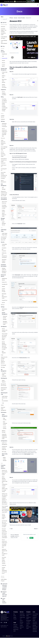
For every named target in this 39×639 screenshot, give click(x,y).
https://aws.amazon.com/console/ (19, 157)
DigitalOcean (4, 53)
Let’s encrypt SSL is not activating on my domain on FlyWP (4, 523)
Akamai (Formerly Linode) (21, 622)
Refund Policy (15, 629)
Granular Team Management (4, 69)
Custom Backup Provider (3, 290)
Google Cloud (22, 617)
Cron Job (3, 138)
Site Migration (4, 326)
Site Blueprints (4, 378)
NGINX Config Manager (4, 459)
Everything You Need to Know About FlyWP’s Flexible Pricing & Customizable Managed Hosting (4, 105)
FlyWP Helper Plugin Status (4, 234)
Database (3, 119)
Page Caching (4, 419)
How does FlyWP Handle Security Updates (4, 560)
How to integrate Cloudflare (4, 93)
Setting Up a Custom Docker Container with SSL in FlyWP (4, 193)
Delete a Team (3, 76)
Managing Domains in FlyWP (5, 323)
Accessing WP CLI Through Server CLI (4, 238)
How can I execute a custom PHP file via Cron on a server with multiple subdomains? (4, 533)
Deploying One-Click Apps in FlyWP (4, 389)
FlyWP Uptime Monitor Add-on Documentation (5, 398)
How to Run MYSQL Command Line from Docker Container (4, 175)
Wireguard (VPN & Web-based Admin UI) (4, 594)
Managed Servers (3, 219)
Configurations (4, 440)
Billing (2, 96)
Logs (3, 402)
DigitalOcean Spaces (4, 279)
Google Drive (4, 300)
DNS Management (3, 185)
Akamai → (36, 528)
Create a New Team (4, 73)
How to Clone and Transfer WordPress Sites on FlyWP (4, 336)
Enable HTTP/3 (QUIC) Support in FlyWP (4, 213)
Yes (31, 537)
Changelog (35, 615)
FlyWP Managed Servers (4, 223)
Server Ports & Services (4, 202)
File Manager (3, 365)
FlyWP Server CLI (3, 166)
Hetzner (3, 62)
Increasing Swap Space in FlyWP (4, 207)
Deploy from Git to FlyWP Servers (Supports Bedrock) (4, 360)
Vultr (3, 56)
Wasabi (3, 286)
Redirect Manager (3, 431)
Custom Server (3, 65)
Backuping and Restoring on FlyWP (4, 296)
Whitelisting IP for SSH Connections (4, 125)
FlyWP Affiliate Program (4, 580)
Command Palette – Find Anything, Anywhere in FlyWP (3, 31)
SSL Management (3, 370)
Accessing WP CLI (4, 169)
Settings (2, 306)
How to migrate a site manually (4, 330)
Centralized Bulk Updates (3, 265)
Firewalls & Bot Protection (4, 249)
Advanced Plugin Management (3, 409)
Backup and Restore (3, 275)
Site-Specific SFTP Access (3, 385)
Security (2, 242)
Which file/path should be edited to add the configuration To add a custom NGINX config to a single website (4, 484)
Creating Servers (2, 116)
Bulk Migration (4, 352)
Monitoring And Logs (4, 393)
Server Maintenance (3, 181)
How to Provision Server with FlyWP (3, 154)
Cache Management (4, 415)
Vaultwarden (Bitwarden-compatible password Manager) (4, 586)
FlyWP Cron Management (4, 443)
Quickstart (3, 26)
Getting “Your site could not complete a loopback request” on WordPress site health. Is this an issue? (4, 499)
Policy (3, 46)
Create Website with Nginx (4, 37)
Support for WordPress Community (35, 630)
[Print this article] (37, 21)
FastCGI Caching (4, 427)
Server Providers (3, 51)
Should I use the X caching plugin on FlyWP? (4, 472)
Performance (3, 412)
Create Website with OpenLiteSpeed (4, 42)
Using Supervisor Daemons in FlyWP (3, 142)
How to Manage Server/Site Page (4, 148)
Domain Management (4, 313)
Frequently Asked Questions (3, 467)
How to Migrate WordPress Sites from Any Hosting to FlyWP (4, 345)
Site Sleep (3, 367)
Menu (37, 4)
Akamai (3, 60)
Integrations (3, 89)
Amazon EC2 (4, 58)
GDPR (14, 631)
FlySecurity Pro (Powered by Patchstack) (4, 255)
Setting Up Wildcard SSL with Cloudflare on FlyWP (4, 552)
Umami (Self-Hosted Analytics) (4, 600)
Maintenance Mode (4, 309)
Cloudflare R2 (4, 284)
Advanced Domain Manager (5, 318)
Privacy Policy (16, 627)
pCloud (3, 302)
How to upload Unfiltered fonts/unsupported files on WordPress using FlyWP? (5, 509)
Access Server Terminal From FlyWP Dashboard (4, 160)
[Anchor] (14, 69)
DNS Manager (3, 188)
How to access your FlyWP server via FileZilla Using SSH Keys (4, 132)
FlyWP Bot (4, 565)
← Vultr (11, 528)
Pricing (14, 615)
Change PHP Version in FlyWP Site (4, 448)
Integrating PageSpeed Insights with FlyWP (4, 436)
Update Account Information (4, 86)
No (27, 537)
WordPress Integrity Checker (4, 261)
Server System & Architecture (4, 198)
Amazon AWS (22, 615)
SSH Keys (3, 121)
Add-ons (2, 304)
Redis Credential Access (5, 423)
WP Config (4, 451)
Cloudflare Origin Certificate (4, 375)
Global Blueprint (3, 381)
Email (2, 354)
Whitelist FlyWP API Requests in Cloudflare (4, 270)
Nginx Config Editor (4, 454)
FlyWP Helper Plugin (3, 230)
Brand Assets (35, 626)
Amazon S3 (4, 282)
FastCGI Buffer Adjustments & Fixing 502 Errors (4, 570)
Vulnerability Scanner (4, 245)
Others (2, 405)
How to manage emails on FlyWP (4, 516)
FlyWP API (4, 22)
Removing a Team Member (4, 81)
